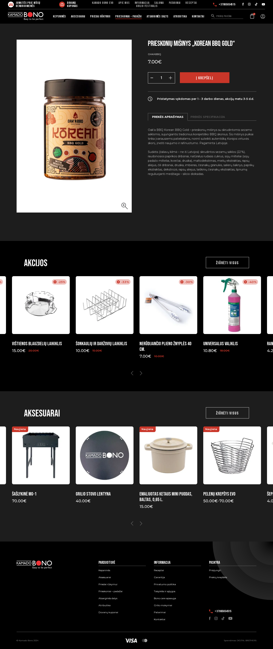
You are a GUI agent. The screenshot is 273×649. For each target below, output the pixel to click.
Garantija (159, 577)
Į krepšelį (204, 78)
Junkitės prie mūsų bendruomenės (28, 4)
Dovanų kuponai (108, 612)
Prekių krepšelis (218, 577)
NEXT (141, 373)
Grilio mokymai (163, 605)
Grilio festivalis (147, 6)
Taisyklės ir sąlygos (164, 591)
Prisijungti (215, 570)
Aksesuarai (78, 16)
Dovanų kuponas (72, 4)
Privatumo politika (165, 584)
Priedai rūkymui (100, 16)
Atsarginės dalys (157, 16)
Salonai (159, 3)
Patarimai (174, 3)
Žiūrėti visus (227, 263)
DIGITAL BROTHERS (246, 640)
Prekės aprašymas (167, 117)
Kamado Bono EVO (103, 3)
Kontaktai (198, 16)
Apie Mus (124, 3)
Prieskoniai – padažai (128, 16)
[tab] (168, 117)
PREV (132, 373)
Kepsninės (59, 16)
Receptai (191, 3)
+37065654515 (226, 4)
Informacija (142, 3)
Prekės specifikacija (207, 117)
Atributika (180, 16)
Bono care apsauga (165, 598)
